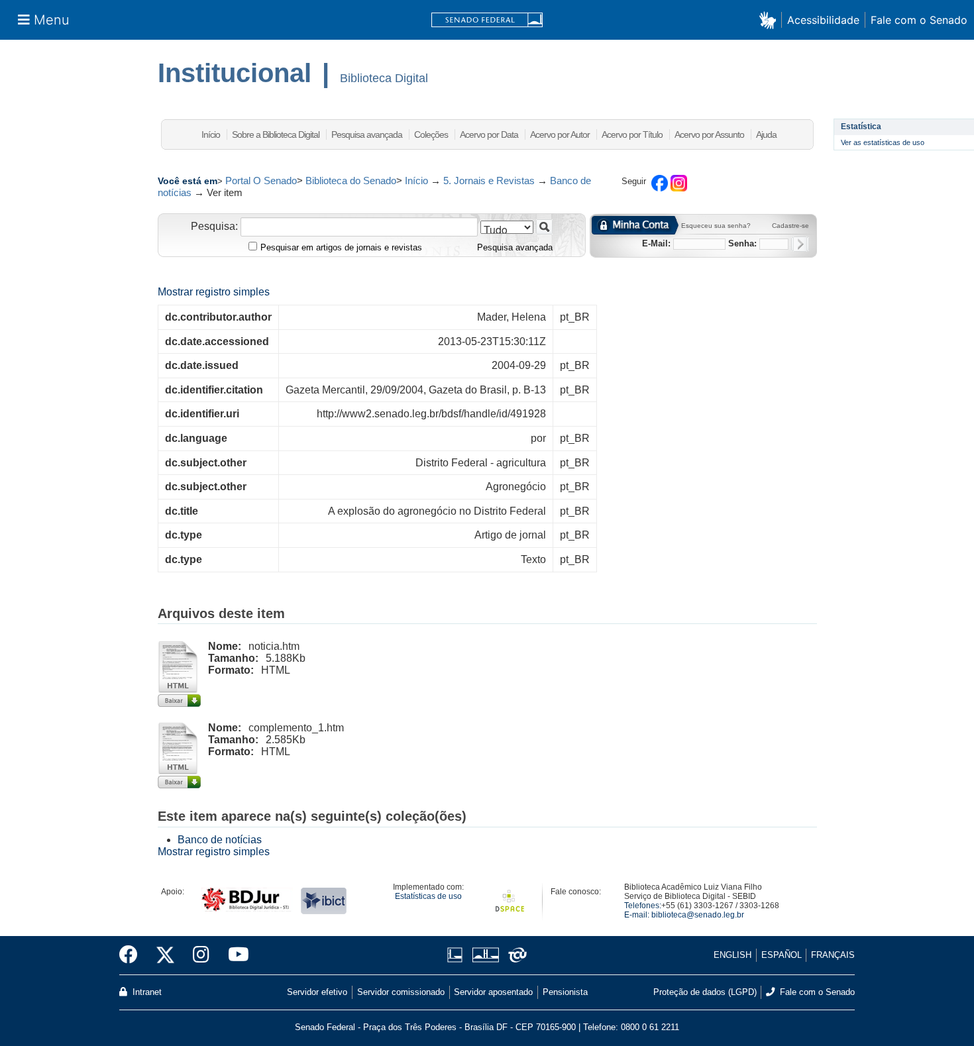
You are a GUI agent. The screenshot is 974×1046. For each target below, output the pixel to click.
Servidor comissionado (401, 992)
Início (210, 134)
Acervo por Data (489, 134)
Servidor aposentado (493, 992)
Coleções (431, 134)
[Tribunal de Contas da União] (515, 955)
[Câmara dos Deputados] (457, 955)
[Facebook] (133, 955)
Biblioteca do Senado (350, 180)
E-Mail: (656, 243)
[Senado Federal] (487, 20)
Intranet (146, 992)
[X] (165, 955)
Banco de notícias (220, 839)
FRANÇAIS (833, 955)
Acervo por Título (632, 134)
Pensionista (565, 992)
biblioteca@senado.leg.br (697, 914)
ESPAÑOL (781, 955)
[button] (770, 19)
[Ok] (800, 244)
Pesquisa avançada (366, 134)
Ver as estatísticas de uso (882, 142)
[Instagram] (201, 955)
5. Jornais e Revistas (489, 180)
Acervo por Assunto (709, 134)
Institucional (234, 72)
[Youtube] (234, 955)
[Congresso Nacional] (485, 955)
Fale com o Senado (919, 19)
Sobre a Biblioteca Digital (275, 134)
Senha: (742, 243)
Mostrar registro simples (214, 291)
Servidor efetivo (317, 992)
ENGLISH (732, 955)
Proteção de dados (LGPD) (705, 992)
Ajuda (766, 134)
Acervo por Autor (560, 134)
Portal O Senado (261, 180)
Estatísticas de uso (428, 896)
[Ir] (544, 227)
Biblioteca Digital (384, 78)
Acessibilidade (823, 19)
